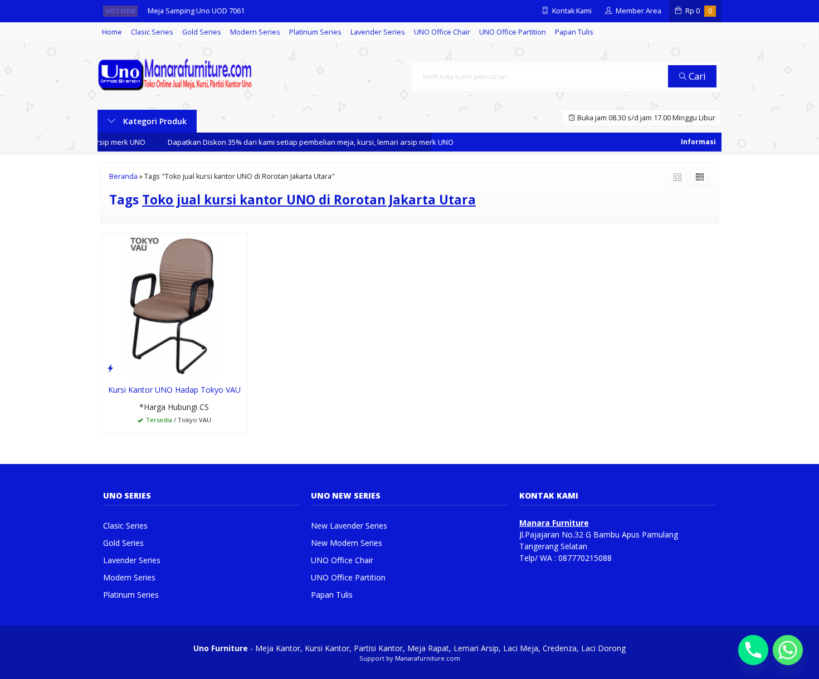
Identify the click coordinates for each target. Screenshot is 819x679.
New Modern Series (346, 543)
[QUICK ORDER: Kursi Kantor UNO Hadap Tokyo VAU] (110, 367)
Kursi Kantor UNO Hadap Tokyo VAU (174, 389)
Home (112, 32)
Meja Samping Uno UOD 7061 (196, 11)
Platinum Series (315, 32)
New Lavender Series (349, 525)
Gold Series (201, 32)
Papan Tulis (574, 32)
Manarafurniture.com (427, 658)
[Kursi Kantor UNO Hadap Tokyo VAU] (174, 305)
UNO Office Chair (442, 32)
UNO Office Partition (512, 32)
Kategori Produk (154, 121)
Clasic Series (152, 32)
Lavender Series (377, 32)
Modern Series (255, 32)
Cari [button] (696, 76)
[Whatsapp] (788, 650)
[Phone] (753, 650)
